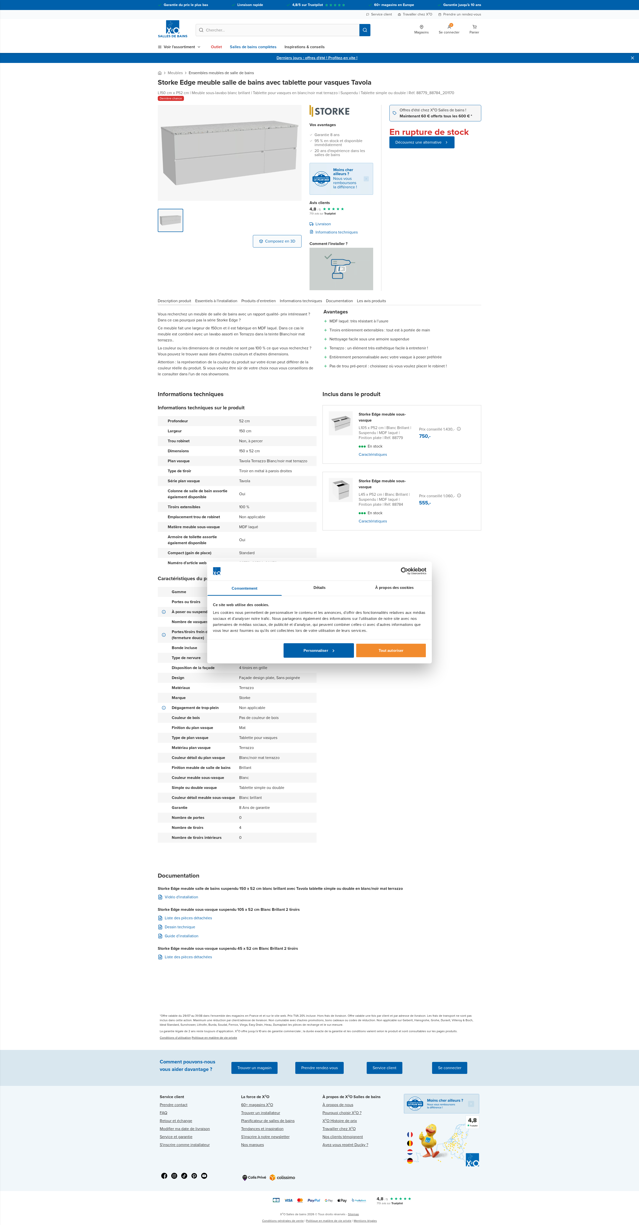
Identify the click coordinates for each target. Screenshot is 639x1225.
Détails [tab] (320, 587)
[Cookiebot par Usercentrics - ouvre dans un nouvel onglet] (404, 571)
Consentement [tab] (244, 588)
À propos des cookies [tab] (394, 587)
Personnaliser (316, 650)
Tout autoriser (391, 650)
